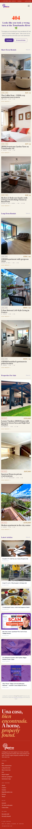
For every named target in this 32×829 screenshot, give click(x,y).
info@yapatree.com (7, 826)
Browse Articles (20, 40)
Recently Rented (6, 816)
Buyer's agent (5, 774)
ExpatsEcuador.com (7, 792)
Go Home (9, 40)
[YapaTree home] (6, 6)
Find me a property (7, 776)
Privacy (4, 794)
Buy (3, 763)
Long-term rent (6, 768)
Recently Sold (5, 814)
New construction (6, 765)
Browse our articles (18, 697)
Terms (3, 796)
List (3, 772)
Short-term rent (6, 770)
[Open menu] (28, 6)
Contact (4, 787)
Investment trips (6, 779)
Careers (4, 790)
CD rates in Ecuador (7, 805)
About (3, 785)
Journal (4, 803)
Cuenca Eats (5, 807)
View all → (28, 49)
